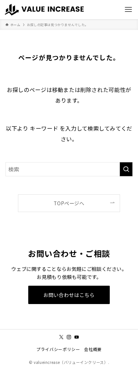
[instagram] (69, 337)
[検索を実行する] (126, 169)
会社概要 (92, 349)
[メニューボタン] (128, 9)
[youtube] (77, 337)
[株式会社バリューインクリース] (46, 9)
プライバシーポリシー (58, 349)
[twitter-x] (61, 337)
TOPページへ (69, 203)
